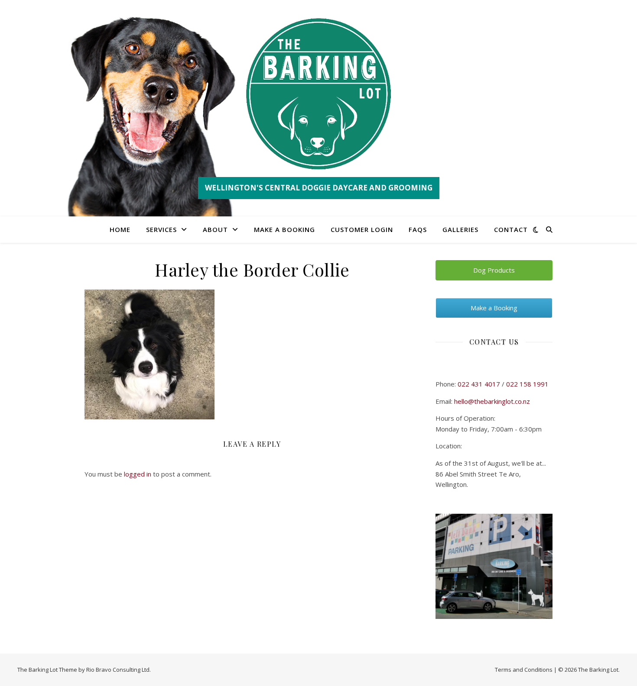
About (215, 229)
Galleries (460, 229)
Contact (511, 229)
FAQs (418, 229)
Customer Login (362, 229)
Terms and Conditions (523, 669)
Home (120, 229)
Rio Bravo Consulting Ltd (118, 669)
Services (161, 229)
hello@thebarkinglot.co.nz (492, 401)
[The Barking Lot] (318, 94)
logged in (137, 474)
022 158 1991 (527, 384)
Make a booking (284, 229)
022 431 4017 (479, 384)
